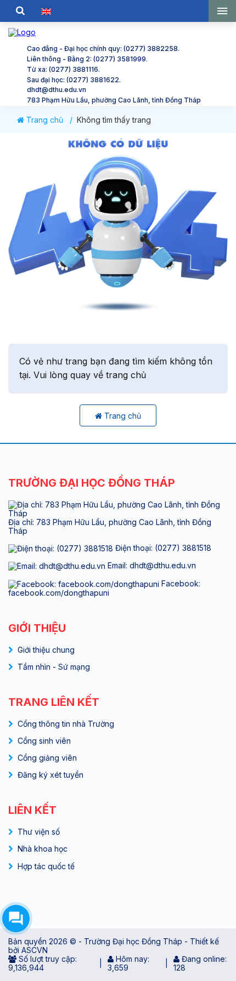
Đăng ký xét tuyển (50, 774)
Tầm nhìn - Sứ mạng (54, 666)
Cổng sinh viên (44, 740)
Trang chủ (43, 120)
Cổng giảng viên (47, 757)
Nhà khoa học (43, 848)
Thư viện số (39, 831)
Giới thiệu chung (46, 649)
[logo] (118, 32)
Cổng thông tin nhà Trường (66, 723)
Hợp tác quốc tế (46, 866)
